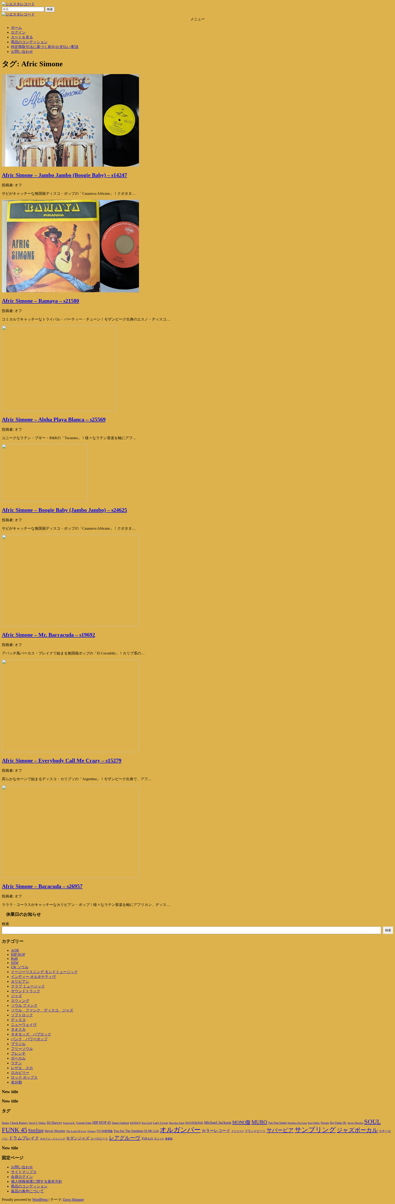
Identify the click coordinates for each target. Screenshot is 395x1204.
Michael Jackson (217, 1122)
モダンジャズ (77, 1138)
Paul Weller (314, 1122)
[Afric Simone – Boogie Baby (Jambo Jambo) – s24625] (45, 500)
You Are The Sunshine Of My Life (136, 1131)
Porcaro (325, 1122)
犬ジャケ (159, 1138)
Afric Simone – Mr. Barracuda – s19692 (48, 635)
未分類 (16, 1082)
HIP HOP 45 (101, 1122)
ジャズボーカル (357, 1130)
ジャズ (16, 996)
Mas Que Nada (176, 1122)
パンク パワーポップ (29, 1039)
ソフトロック (22, 1015)
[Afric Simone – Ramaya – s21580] (70, 291)
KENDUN (135, 1122)
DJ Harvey (54, 1122)
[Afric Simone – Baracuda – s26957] (70, 876)
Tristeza (91, 1131)
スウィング (20, 1001)
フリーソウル (22, 1049)
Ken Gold (147, 1122)
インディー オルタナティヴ (33, 977)
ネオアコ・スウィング (52, 1138)
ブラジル (18, 1044)
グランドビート (255, 1131)
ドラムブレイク (24, 1138)
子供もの (147, 1138)
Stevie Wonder (55, 1131)
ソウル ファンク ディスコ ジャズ (42, 1010)
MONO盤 (241, 1122)
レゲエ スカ (22, 1068)
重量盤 (169, 1138)
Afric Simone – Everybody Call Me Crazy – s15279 (61, 761)
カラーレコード (216, 1130)
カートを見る (22, 37)
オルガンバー (180, 1129)
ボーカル (18, 1058)
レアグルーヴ (124, 1138)
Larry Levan (160, 1122)
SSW (15, 963)
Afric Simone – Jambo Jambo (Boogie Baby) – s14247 (64, 175)
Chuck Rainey (19, 1122)
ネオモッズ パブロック (31, 1034)
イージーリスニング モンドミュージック (44, 972)
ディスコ (18, 1020)
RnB (14, 959)
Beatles (5, 1122)
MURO (259, 1122)
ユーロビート (99, 1138)
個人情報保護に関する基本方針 (36, 1181)
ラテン (16, 1063)
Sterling (36, 1130)
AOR (15, 950)
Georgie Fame (83, 1122)
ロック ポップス (24, 1077)
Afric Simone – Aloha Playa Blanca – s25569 (54, 419)
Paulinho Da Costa (297, 1122)
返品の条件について (27, 1191)
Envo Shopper (73, 1199)
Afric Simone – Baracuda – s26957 (42, 886)
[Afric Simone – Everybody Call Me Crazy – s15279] (70, 751)
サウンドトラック (25, 991)
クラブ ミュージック (28, 986)
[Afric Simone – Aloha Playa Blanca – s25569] (59, 410)
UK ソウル (19, 967)
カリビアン (20, 981)
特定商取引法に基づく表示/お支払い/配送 (45, 47)
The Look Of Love (76, 1131)
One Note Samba (277, 1122)
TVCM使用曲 (104, 1131)
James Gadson (120, 1122)
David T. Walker (37, 1122)
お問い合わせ (22, 51)
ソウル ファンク (24, 1005)
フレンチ (18, 1053)
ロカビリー (20, 1073)
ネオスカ (18, 1029)
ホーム (16, 27)
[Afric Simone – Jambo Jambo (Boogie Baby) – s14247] (70, 165)
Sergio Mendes (355, 1122)
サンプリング (315, 1129)
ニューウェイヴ (24, 1025)
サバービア (280, 1130)
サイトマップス (24, 1172)
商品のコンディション (29, 42)
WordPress (40, 1199)
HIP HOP (18, 954)
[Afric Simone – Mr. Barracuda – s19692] (70, 625)
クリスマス (237, 1131)
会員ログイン (22, 1177)
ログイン (18, 32)
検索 (5, 924)
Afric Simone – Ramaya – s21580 (40, 301)
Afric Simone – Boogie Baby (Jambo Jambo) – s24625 (64, 510)
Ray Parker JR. (338, 1122)
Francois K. (69, 1122)
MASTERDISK (194, 1122)
